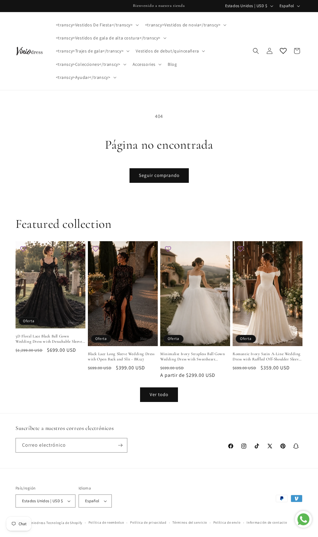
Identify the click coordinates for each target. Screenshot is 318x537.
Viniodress (37, 523)
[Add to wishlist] (23, 249)
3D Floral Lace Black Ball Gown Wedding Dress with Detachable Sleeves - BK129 (50, 339)
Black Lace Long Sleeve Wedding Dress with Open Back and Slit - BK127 (121, 356)
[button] (96, 24)
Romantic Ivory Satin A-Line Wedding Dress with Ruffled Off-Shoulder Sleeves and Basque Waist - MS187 (267, 356)
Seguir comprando (159, 175)
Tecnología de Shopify (64, 523)
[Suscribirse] (120, 445)
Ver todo (159, 394)
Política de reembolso (106, 522)
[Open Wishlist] (283, 51)
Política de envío (227, 522)
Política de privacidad (148, 522)
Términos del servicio (189, 522)
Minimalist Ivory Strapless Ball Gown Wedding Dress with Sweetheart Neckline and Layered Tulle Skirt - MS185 (192, 356)
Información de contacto (267, 522)
